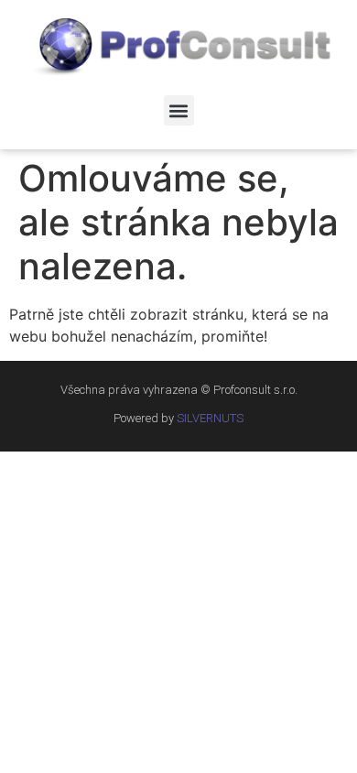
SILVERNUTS (210, 418)
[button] (179, 110)
